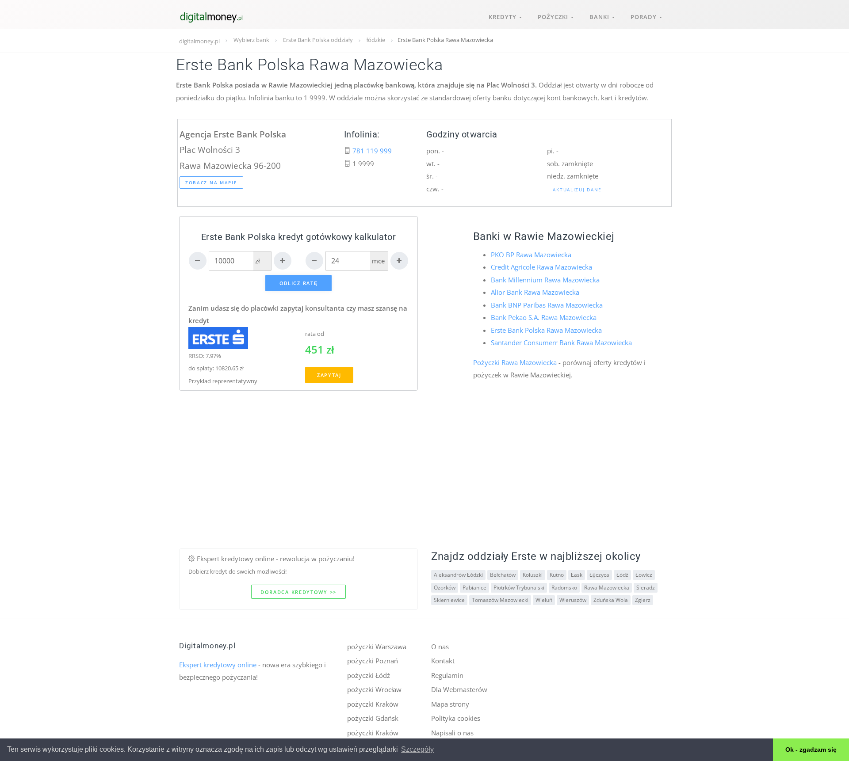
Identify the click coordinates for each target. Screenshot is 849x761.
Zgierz (642, 600)
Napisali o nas (452, 732)
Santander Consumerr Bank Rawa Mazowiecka (561, 342)
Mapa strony (450, 704)
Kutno (557, 574)
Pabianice (474, 587)
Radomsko (564, 587)
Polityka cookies (455, 718)
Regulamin (447, 675)
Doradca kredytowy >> (298, 592)
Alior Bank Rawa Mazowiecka (535, 292)
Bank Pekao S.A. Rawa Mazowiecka (544, 317)
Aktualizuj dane (577, 189)
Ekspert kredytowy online (217, 664)
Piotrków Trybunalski (518, 587)
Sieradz (645, 587)
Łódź (622, 574)
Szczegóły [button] (417, 749)
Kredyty (504, 17)
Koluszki (533, 574)
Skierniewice (449, 600)
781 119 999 (372, 150)
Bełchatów (503, 574)
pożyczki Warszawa (376, 646)
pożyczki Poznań (372, 660)
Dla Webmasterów (459, 689)
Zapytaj (329, 375)
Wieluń (543, 600)
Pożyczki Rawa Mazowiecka (515, 362)
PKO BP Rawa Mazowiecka (531, 254)
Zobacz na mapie (211, 182)
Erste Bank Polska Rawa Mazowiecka (546, 330)
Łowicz (643, 574)
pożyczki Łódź (368, 675)
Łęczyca (599, 574)
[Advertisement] (424, 486)
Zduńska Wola (610, 600)
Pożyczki (554, 17)
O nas (440, 646)
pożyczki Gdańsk (372, 718)
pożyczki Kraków (372, 704)
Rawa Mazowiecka (606, 587)
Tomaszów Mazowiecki (500, 600)
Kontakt (443, 660)
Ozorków (444, 587)
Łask (576, 574)
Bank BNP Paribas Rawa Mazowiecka (547, 305)
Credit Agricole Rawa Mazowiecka (541, 267)
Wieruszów (572, 600)
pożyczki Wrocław (374, 689)
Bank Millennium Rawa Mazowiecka (545, 279)
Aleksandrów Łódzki (458, 574)
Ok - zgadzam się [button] (811, 749)
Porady (645, 17)
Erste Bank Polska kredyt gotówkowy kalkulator (298, 237)
